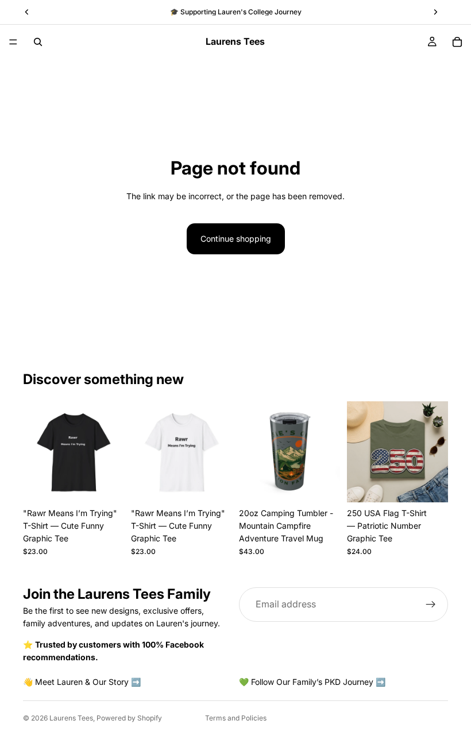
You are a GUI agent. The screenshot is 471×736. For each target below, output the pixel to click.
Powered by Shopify (129, 718)
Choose (116, 484)
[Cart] (457, 42)
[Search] (38, 42)
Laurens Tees (71, 718)
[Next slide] (111, 451)
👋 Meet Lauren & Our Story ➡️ (82, 681)
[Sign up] (431, 604)
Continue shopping (235, 238)
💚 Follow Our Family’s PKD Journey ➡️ (312, 681)
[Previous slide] (35, 451)
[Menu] (13, 42)
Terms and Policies (236, 718)
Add (332, 484)
